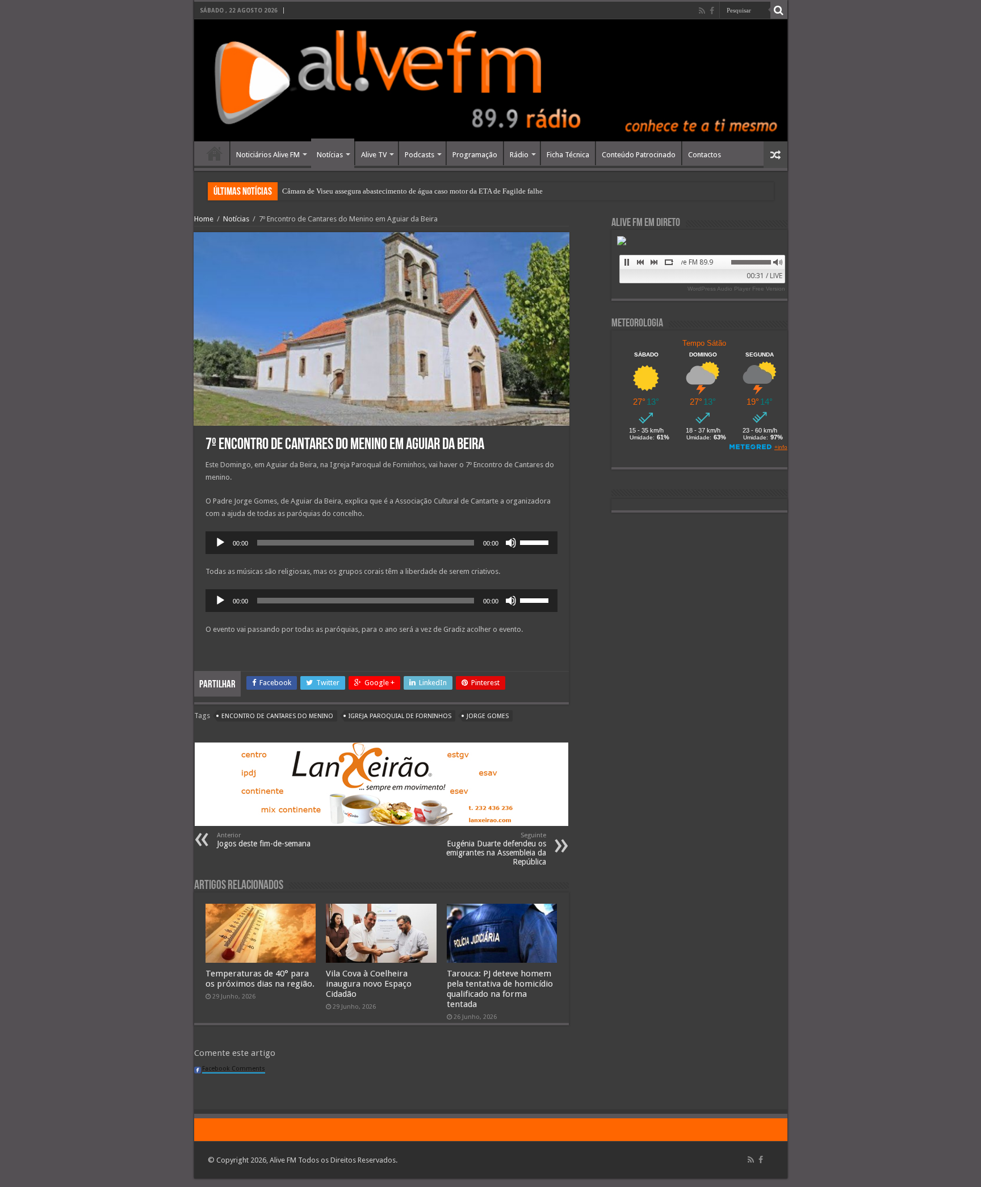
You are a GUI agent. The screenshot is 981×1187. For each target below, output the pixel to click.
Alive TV (374, 154)
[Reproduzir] (220, 542)
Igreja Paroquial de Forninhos (400, 716)
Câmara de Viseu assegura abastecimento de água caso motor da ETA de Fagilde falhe (412, 191)
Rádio (519, 154)
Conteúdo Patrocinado (639, 154)
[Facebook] (711, 11)
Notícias (330, 154)
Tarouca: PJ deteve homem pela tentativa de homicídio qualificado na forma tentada (500, 988)
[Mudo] (511, 542)
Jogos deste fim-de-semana (264, 840)
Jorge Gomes (488, 716)
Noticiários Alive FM (268, 154)
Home (214, 153)
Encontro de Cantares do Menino (277, 716)
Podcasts (419, 154)
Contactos (704, 154)
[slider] (536, 541)
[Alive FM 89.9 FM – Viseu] (490, 80)
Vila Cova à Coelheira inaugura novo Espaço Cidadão (369, 983)
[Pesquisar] (778, 10)
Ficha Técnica (568, 154)
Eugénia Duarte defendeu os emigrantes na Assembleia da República (496, 849)
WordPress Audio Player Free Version (736, 289)
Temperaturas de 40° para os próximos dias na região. (260, 978)
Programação (474, 154)
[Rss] (702, 11)
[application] (381, 542)
